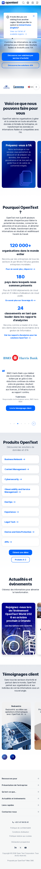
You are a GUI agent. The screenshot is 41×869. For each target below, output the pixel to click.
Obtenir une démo (20, 552)
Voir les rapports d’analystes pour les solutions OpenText (20, 336)
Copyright (6, 853)
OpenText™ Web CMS (26, 861)
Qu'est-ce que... (9, 792)
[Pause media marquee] (36, 87)
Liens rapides (8, 805)
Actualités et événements (13, 798)
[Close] (33, 16)
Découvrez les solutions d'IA (20, 65)
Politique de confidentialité (20, 828)
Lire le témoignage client (18, 408)
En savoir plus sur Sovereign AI (19, 300)
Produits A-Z (20, 560)
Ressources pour (9, 778)
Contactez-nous (9, 812)
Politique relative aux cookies (20, 836)
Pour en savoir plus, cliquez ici (19, 269)
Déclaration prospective (20, 842)
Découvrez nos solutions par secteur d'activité (20, 56)
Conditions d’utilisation (20, 832)
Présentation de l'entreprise (14, 785)
